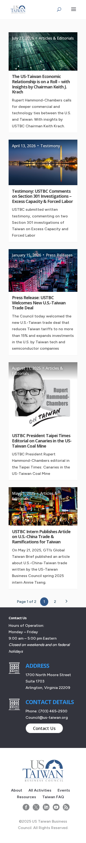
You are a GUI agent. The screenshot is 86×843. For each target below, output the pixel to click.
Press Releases (59, 255)
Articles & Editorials (56, 38)
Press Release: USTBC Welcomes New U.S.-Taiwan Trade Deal (38, 303)
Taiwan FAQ (53, 797)
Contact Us (44, 728)
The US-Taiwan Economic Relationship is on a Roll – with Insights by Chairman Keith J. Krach (41, 84)
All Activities (39, 790)
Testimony (50, 145)
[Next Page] (66, 601)
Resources (26, 797)
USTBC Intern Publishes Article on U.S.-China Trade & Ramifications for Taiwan (41, 537)
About (16, 790)
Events (64, 790)
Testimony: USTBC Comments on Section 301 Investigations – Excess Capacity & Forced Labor (42, 196)
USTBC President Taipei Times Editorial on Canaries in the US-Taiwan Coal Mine (41, 441)
